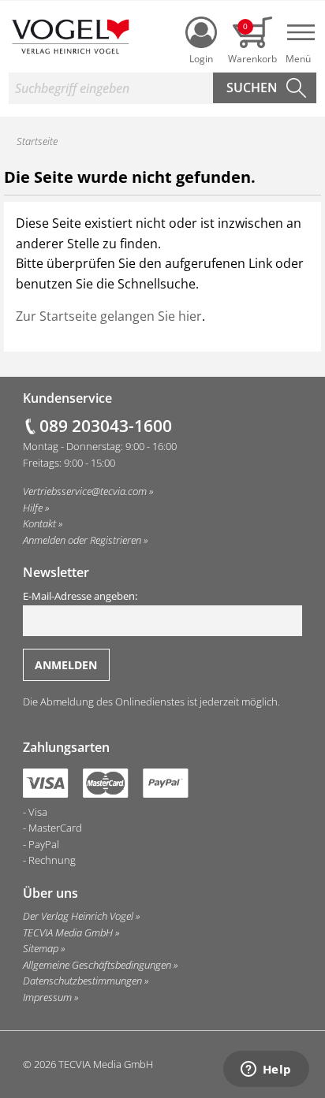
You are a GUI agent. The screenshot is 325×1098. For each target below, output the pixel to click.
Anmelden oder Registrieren (82, 540)
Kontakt (39, 523)
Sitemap (40, 948)
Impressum (47, 997)
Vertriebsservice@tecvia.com (85, 491)
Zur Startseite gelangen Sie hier (109, 316)
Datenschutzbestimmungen (82, 980)
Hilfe (33, 508)
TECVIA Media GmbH (68, 932)
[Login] (201, 32)
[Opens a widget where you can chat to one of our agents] (265, 1070)
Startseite (37, 141)
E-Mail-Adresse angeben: (80, 596)
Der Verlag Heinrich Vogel (78, 916)
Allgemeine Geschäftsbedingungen (97, 965)
